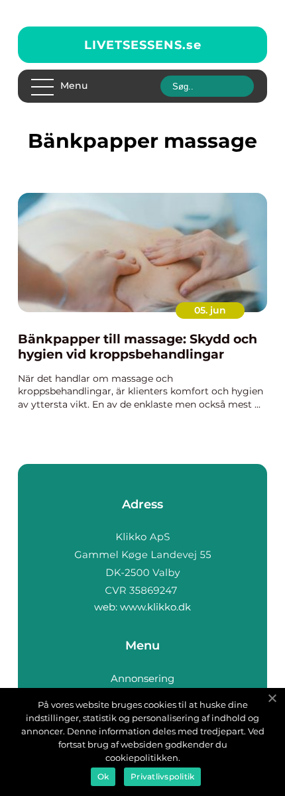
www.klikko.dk (155, 606)
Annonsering (142, 678)
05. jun (210, 310)
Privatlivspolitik (162, 776)
